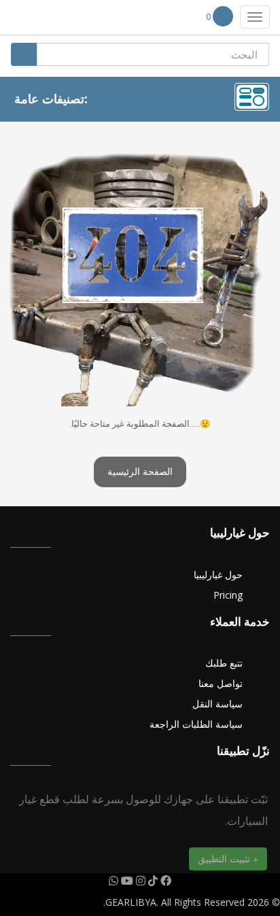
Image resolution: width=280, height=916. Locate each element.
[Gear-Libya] (51, 18)
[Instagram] (139, 880)
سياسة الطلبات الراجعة (196, 724)
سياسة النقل (217, 703)
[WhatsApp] (113, 880)
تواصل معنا (220, 683)
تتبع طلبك (224, 662)
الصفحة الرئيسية (140, 472)
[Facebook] (164, 880)
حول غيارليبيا (218, 574)
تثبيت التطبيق (225, 858)
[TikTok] (151, 880)
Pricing (228, 594)
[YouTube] (125, 880)
